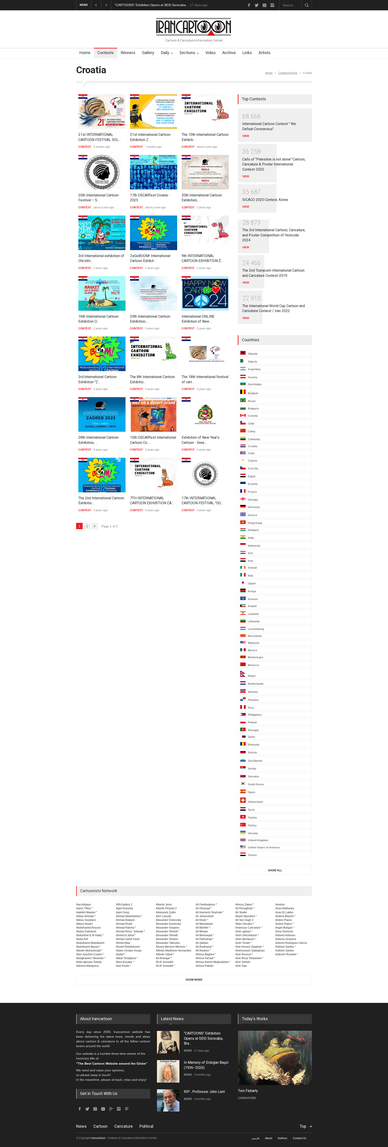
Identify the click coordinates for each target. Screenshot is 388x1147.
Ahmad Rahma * (126, 927)
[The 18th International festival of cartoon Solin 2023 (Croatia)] (205, 354)
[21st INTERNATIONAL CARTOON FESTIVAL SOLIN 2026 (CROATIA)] (102, 111)
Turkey (252, 825)
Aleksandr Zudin (166, 912)
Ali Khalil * (202, 920)
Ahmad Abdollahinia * (129, 916)
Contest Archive (287, 73)
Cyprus (252, 460)
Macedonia (255, 636)
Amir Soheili (242, 962)
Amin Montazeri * (245, 939)
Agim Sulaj (122, 912)
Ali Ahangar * (164, 958)
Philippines (255, 714)
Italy (250, 575)
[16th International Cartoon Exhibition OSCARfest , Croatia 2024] (102, 293)
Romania (253, 744)
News (81, 1126)
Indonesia (254, 545)
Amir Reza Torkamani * (249, 958)
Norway (253, 692)
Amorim (280, 904)
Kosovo (253, 599)
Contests (105, 52)
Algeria (252, 361)
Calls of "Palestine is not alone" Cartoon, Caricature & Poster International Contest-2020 (273, 164)
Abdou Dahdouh (86, 931)
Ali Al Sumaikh (164, 962)
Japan (252, 583)
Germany (254, 507)
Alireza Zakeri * (244, 904)
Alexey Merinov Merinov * (171, 946)
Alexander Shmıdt (167, 935)
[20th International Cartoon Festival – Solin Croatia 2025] (102, 172)
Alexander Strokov (167, 939)
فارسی (255, 1138)
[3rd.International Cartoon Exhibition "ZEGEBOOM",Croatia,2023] (102, 354)
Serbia (252, 768)
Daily (165, 52)
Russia (252, 752)
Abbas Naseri (84, 923)
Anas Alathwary (284, 908)
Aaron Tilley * (84, 908)
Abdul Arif (82, 939)
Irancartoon (98, 1138)
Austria (252, 377)
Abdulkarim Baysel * (88, 946)
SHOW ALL (275, 870)
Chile (251, 423)
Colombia (254, 439)
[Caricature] (275, 1058)
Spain (251, 792)
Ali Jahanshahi (205, 916)
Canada (253, 415)
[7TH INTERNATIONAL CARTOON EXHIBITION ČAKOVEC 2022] (153, 475)
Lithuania (254, 621)
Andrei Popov (283, 920)
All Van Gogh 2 (244, 920)
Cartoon (100, 1126)
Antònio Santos (284, 950)
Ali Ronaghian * (245, 908)
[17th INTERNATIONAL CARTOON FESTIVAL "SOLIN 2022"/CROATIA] (205, 475)
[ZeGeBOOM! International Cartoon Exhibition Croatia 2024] (153, 233)
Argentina (254, 369)
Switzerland (255, 802)
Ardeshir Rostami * (286, 954)
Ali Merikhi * (203, 927)
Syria (251, 809)
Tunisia (252, 817)
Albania (253, 353)
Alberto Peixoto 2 (166, 908)
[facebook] (248, 5)
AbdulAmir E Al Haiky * (90, 935)
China (251, 431)
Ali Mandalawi (204, 923)
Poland (252, 722)
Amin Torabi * (243, 942)
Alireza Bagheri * (206, 954)
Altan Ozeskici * (244, 923)
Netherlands (256, 683)
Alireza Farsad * (205, 958)
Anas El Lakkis (284, 912)
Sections (187, 52)
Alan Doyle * (123, 965)
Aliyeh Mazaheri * (246, 916)
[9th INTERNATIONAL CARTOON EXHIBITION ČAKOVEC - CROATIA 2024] (205, 233)
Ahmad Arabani (125, 920)
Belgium (253, 393)
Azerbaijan (255, 384)
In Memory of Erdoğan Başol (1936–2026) (145, 5)
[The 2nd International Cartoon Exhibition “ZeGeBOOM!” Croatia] (102, 475)
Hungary (253, 530)
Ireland (252, 567)
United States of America (264, 847)
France (252, 491)
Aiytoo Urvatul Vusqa (128, 950)
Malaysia (253, 643)
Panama (253, 700)
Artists (265, 52)
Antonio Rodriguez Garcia (291, 942)
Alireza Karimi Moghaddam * (213, 962)
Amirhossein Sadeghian (250, 950)
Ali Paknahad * (205, 939)
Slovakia (253, 776)
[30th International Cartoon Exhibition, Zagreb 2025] (205, 172)
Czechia (253, 468)
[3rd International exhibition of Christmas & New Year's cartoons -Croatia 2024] (102, 233)
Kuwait (252, 606)
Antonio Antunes (285, 935)
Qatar (251, 736)
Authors (282, 1138)
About (268, 1138)
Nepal (251, 676)
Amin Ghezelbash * (247, 935)
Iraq (250, 560)
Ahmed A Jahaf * (126, 935)
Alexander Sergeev (167, 927)
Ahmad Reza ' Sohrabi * (130, 931)
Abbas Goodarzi (86, 920)
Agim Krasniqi (124, 908)
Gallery (148, 52)
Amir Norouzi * (244, 954)
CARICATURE (247, 1098)
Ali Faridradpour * (206, 904)
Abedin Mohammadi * (89, 950)
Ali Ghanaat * (204, 908)
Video (210, 52)
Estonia (253, 484)
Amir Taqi (241, 965)
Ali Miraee (202, 931)
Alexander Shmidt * (167, 931)
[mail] (264, 5)
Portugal (253, 730)
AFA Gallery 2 (124, 904)
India (251, 537)
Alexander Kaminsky (168, 923)
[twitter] (256, 5)
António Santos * (285, 946)
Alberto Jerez (164, 904)
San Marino (255, 760)
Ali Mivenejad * (205, 935)
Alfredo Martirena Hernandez (173, 950)
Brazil (251, 401)
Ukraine (253, 833)
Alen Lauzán (163, 916)
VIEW (245, 136)
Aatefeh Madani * (86, 912)
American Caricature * (248, 927)
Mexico (252, 650)
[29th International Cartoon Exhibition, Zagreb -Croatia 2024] (153, 293)
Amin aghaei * (244, 931)
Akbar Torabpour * (127, 958)
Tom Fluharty (248, 1091)
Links (247, 52)
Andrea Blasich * (285, 916)
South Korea (256, 784)
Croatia (252, 446)
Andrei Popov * (284, 923)
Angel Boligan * (284, 927)
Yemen (252, 855)
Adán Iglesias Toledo (89, 962)
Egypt (251, 476)
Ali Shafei (241, 912)
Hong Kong (255, 523)
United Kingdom (258, 840)
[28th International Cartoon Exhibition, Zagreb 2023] (102, 414)
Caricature (123, 1126)
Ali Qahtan (202, 942)
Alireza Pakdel (204, 965)
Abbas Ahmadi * (86, 916)
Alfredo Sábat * (165, 954)
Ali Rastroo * (203, 950)
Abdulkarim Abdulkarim (90, 942)
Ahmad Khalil (124, 923)
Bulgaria (253, 408)
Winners (128, 52)
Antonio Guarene (285, 939)
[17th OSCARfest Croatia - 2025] (153, 172)
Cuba (251, 453)
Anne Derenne (284, 931)
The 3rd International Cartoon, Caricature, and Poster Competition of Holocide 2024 (273, 235)
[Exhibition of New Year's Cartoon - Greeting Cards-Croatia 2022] (205, 414)
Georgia (253, 499)
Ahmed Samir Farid (127, 939)
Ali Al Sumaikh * (165, 965)
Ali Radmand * (204, 946)
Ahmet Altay (123, 942)
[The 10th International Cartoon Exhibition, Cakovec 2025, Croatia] (205, 111)
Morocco (253, 665)
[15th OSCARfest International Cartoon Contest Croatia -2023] (153, 414)
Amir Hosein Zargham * (249, 946)
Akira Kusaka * (125, 962)
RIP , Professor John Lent (204, 1091)
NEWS (188, 1050)
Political (146, 1126)
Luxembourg (256, 629)
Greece (252, 515)
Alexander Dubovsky (168, 920)
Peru (251, 707)
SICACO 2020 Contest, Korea (265, 200)
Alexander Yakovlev (168, 942)
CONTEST (84, 146)
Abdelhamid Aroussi (88, 927)
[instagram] (272, 5)
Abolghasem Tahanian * (91, 958)
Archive (229, 52)
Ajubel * (121, 954)
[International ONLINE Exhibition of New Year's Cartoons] (205, 293)
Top (303, 1126)
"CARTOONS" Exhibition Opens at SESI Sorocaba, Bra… (203, 1038)
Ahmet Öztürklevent (128, 946)
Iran (250, 553)
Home (84, 52)
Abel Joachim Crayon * (90, 954)
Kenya (252, 591)
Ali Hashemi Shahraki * (210, 912)
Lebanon (253, 614)
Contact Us (299, 1138)
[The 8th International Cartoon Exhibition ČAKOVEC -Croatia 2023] (153, 354)
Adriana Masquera (87, 965)
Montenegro (255, 657)
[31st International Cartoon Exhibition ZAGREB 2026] (153, 111)
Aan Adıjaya (83, 904)
